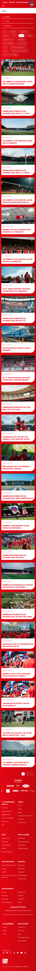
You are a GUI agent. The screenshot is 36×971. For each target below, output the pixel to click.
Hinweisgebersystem (24, 937)
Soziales (4, 872)
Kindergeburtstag (23, 848)
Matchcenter (21, 892)
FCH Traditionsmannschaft (25, 816)
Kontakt (5, 927)
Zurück (4, 11)
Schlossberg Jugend (18, 47)
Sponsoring (21, 869)
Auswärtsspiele (6, 845)
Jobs (3, 825)
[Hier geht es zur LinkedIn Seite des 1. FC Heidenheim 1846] (19, 953)
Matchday (21, 39)
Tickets (5, 2)
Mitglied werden (22, 2)
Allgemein (23, 31)
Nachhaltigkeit (8, 43)
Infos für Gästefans (7, 852)
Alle (4, 31)
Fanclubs (4, 848)
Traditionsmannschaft (19, 51)
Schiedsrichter (22, 822)
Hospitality (21, 872)
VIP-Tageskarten (22, 875)
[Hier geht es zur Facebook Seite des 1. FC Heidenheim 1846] (8, 953)
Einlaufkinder (21, 845)
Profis (5, 47)
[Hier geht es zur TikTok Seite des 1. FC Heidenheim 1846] (15, 953)
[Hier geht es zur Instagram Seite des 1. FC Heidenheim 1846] (5, 953)
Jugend (20, 812)
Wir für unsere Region (10, 54)
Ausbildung (5, 899)
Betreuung (5, 896)
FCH (14, 35)
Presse (4, 934)
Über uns (4, 892)
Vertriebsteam (22, 879)
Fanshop (12, 2)
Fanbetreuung (6, 838)
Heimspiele (5, 842)
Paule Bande (21, 43)
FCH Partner (21, 865)
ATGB (19, 934)
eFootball (20, 819)
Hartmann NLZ (8, 39)
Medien (20, 902)
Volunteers (5, 821)
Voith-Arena (21, 899)
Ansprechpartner (6, 811)
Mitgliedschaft (6, 815)
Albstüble (13, 31)
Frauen (29, 35)
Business (6, 35)
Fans (21, 35)
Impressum (21, 931)
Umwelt (4, 869)
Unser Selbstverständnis (8, 865)
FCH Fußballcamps (7, 902)
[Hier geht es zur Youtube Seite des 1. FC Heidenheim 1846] (23, 953)
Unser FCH (5, 808)
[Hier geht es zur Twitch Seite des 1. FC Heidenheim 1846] (26, 953)
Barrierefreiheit (22, 941)
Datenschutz (21, 927)
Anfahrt (5, 931)
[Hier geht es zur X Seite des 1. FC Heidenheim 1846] (12, 953)
